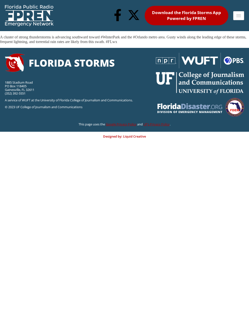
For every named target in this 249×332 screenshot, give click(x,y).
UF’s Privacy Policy (156, 124)
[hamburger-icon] (238, 15)
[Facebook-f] (118, 15)
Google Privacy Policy (121, 124)
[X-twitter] (134, 15)
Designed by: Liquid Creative (124, 136)
